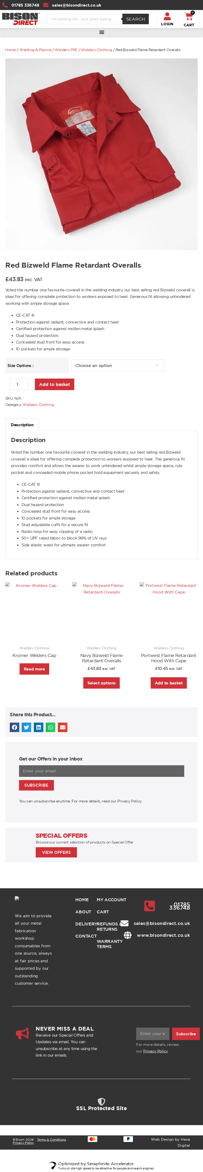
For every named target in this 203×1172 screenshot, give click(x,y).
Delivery (81, 923)
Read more (34, 669)
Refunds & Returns (109, 926)
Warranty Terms (110, 944)
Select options (101, 683)
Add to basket (54, 384)
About (81, 911)
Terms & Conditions (51, 1139)
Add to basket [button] (169, 683)
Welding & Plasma (35, 50)
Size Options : (20, 365)
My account (111, 899)
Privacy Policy (155, 1051)
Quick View (34, 633)
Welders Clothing (96, 50)
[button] (14, 727)
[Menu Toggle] (101, 32)
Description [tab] (22, 425)
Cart (103, 911)
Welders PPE (66, 50)
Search (135, 19)
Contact (81, 936)
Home (10, 50)
